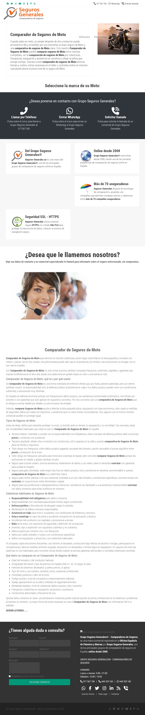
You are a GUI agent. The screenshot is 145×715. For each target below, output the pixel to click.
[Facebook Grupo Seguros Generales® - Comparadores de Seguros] (8, 3)
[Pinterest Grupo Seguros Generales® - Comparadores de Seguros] (31, 3)
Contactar (115, 694)
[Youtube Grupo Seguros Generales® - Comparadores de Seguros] (20, 3)
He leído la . (27, 676)
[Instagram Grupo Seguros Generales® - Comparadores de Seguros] (24, 3)
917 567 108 (101, 3)
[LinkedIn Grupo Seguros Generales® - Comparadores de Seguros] (111, 688)
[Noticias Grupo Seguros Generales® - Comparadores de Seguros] (35, 3)
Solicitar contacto (39, 682)
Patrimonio (117, 36)
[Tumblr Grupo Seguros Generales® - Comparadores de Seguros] (27, 3)
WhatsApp (115, 3)
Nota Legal (103, 694)
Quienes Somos (88, 694)
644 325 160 (107, 681)
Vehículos (84, 36)
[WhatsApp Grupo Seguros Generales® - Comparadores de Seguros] (16, 3)
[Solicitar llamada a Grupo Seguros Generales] (125, 688)
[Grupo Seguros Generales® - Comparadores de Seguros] (57, 18)
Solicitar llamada (131, 3)
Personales (100, 36)
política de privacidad (33, 676)
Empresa (132, 36)
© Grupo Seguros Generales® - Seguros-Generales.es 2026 (35, 708)
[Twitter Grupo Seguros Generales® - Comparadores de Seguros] (12, 3)
